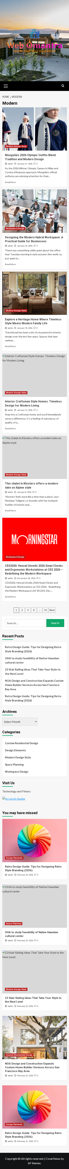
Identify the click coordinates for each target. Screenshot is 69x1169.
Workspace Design (15, 228)
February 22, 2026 (25, 1006)
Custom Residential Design (21, 743)
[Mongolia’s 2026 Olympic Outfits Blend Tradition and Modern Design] (34, 129)
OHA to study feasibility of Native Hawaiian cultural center (32, 660)
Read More (10, 182)
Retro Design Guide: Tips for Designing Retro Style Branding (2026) (33, 649)
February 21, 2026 (25, 1141)
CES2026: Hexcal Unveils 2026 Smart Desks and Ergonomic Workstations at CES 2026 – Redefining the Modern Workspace (34, 569)
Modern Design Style (16, 146)
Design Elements (15, 750)
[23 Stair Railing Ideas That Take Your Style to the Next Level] (34, 972)
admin (10, 164)
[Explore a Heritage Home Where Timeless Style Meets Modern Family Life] (34, 293)
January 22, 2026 (24, 246)
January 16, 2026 (24, 410)
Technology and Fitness (16, 791)
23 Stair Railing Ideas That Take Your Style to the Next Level (32, 671)
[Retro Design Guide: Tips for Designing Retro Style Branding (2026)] (34, 840)
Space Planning (14, 764)
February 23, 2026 (25, 875)
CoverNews (53, 1158)
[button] (5, 85)
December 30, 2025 (26, 578)
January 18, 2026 (24, 328)
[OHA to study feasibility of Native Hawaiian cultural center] (34, 906)
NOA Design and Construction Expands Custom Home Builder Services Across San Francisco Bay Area (34, 685)
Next (52, 610)
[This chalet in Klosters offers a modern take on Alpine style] (34, 457)
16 (45, 610)
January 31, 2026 (24, 164)
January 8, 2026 (24, 492)
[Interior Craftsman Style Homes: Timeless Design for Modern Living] (34, 375)
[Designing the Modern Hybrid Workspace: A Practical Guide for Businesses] (34, 211)
